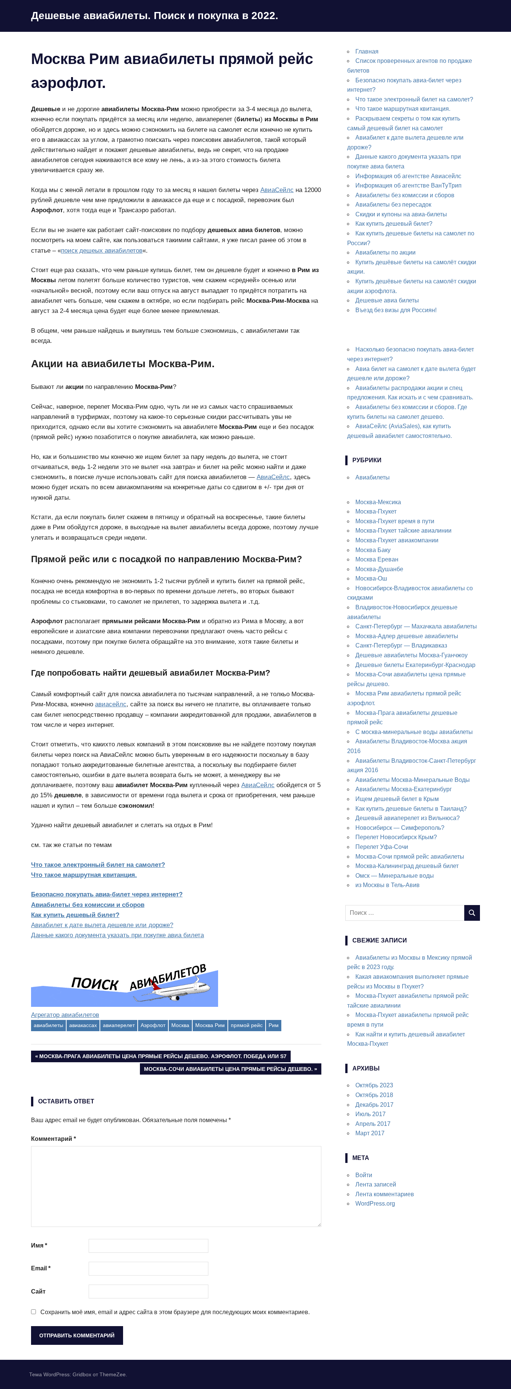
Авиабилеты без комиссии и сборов (87, 904)
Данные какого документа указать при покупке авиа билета (117, 935)
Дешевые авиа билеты (387, 300)
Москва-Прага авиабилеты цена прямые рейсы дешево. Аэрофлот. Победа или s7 (163, 1057)
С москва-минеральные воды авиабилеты (414, 732)
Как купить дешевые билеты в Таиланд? (411, 808)
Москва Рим (210, 1025)
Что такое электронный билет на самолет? (98, 864)
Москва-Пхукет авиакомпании (396, 540)
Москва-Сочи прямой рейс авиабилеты (409, 856)
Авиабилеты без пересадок (393, 204)
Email (41, 1268)
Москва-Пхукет (376, 511)
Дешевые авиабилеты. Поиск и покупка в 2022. (154, 15)
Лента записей (375, 1184)
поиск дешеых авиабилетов (102, 250)
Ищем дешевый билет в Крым (397, 799)
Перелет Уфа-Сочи (381, 847)
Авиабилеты (372, 477)
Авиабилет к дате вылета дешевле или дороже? (102, 925)
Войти (363, 1175)
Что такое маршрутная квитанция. (84, 874)
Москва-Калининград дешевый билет (407, 866)
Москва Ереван (376, 559)
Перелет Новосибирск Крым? (396, 837)
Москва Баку (373, 550)
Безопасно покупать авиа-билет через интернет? (107, 894)
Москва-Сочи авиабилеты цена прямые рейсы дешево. (228, 1070)
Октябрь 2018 (374, 1095)
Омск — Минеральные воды (394, 875)
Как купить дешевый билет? (75, 915)
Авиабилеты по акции (385, 252)
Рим (274, 1025)
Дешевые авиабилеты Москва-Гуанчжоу (411, 655)
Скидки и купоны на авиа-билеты (401, 214)
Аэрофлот (153, 1025)
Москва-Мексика (378, 502)
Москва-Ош (371, 578)
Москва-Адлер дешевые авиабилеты (406, 636)
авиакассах (83, 1025)
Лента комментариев (384, 1194)
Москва (180, 1025)
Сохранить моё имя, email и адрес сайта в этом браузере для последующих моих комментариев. (175, 1312)
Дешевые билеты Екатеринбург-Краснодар (415, 665)
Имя (39, 1245)
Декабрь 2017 (374, 1105)
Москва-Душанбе (379, 569)
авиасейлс (110, 704)
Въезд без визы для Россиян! (396, 310)
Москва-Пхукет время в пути (394, 521)
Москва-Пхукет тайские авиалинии (403, 530)
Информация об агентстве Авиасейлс (408, 176)
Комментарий (53, 1139)
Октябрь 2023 (374, 1085)
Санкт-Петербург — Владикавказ (401, 645)
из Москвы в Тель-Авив (387, 885)
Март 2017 (370, 1133)
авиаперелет (119, 1025)
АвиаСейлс (277, 190)
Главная (367, 51)
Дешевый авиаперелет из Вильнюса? (407, 818)
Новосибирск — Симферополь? (399, 828)
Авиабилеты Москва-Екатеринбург (403, 789)
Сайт (38, 1291)
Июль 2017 (370, 1114)
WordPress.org (375, 1203)
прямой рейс (247, 1025)
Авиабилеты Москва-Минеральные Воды (412, 780)
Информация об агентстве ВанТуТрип (408, 185)
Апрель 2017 (373, 1124)
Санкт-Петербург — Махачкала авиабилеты (416, 626)
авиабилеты (48, 1025)
